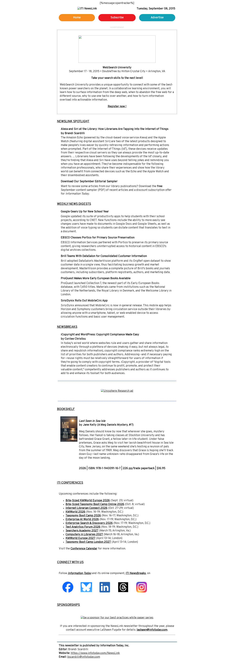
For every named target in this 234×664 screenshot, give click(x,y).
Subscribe (117, 18)
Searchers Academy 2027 (82, 531)
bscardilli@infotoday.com (83, 657)
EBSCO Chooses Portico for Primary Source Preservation (97, 238)
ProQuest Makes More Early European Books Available (96, 278)
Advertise (157, 18)
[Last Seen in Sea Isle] (68, 441)
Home (77, 18)
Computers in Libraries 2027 (84, 534)
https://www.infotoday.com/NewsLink (95, 653)
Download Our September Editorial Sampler (89, 181)
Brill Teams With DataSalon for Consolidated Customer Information (104, 256)
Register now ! (117, 106)
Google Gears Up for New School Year (85, 212)
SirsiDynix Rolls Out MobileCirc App (84, 301)
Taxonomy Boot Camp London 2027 (88, 542)
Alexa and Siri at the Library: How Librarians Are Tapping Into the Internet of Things (114, 129)
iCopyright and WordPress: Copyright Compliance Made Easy (100, 335)
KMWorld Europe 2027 (80, 538)
